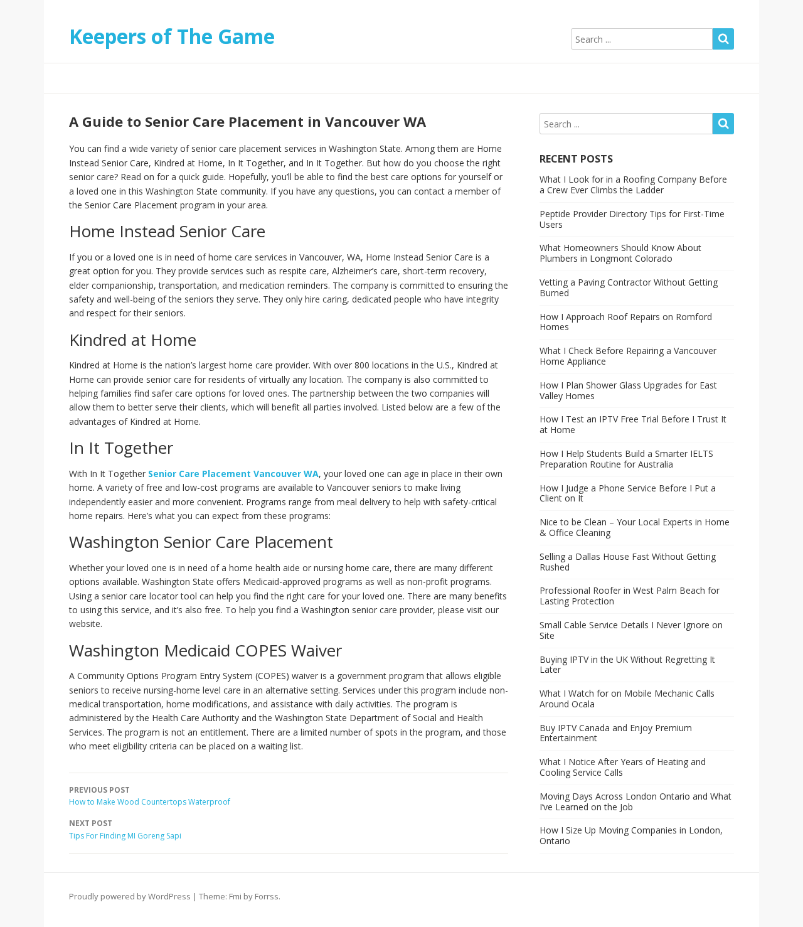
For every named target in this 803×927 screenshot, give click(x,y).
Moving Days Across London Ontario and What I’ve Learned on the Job (635, 801)
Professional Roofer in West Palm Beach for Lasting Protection (630, 595)
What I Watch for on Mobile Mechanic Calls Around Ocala (627, 698)
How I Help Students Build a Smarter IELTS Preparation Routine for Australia (626, 458)
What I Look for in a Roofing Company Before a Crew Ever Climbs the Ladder (633, 184)
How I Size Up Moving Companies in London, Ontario (631, 835)
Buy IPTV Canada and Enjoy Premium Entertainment (616, 733)
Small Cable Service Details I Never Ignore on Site (631, 630)
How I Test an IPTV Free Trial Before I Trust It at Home (633, 424)
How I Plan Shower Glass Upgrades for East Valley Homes (628, 390)
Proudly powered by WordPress (130, 896)
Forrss (267, 896)
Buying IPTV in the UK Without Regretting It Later (627, 664)
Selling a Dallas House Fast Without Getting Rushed (628, 561)
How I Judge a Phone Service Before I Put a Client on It (628, 493)
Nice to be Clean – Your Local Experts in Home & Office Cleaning (635, 527)
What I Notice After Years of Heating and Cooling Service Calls (623, 767)
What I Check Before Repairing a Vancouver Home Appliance (628, 356)
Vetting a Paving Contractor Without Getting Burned (629, 287)
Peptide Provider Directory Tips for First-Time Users (632, 219)
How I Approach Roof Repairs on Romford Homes (626, 322)
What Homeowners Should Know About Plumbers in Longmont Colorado (620, 253)
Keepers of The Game (172, 36)
